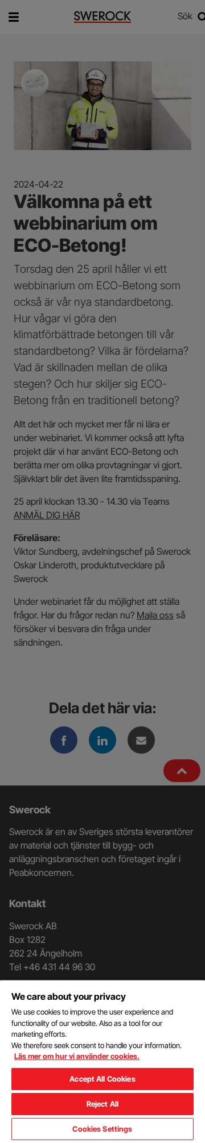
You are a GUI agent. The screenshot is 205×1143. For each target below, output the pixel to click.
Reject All (102, 1103)
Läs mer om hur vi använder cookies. (77, 1056)
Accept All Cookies (102, 1078)
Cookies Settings (102, 1128)
